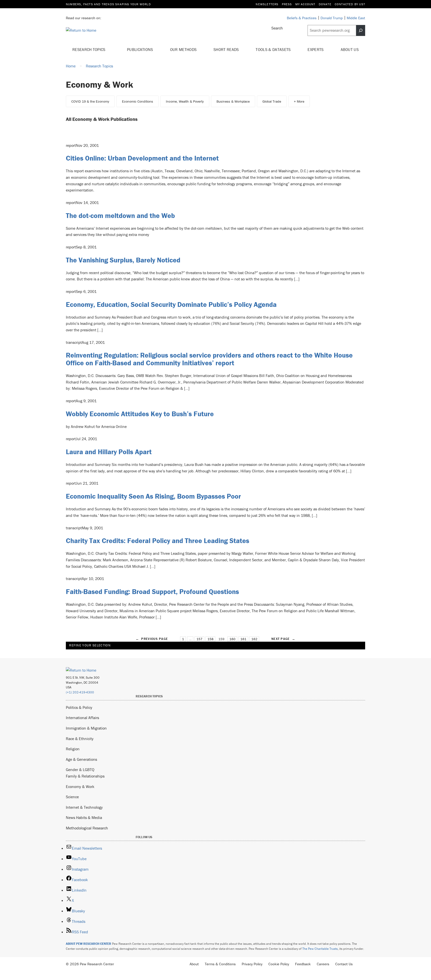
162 (254, 639)
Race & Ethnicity (80, 738)
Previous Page (152, 639)
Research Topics (89, 49)
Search (277, 27)
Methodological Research (87, 827)
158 (211, 639)
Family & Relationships (85, 776)
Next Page (283, 639)
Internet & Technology (84, 807)
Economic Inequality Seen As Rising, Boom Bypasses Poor (153, 496)
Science (72, 796)
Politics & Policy (79, 707)
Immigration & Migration (86, 728)
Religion (73, 748)
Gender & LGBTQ (80, 769)
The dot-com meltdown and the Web (120, 215)
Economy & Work (80, 786)
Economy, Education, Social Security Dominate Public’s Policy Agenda (171, 304)
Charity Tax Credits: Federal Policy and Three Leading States (157, 540)
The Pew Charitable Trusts (320, 949)
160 (232, 639)
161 (243, 639)
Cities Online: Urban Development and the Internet (142, 158)
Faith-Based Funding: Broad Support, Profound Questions (152, 591)
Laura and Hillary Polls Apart (109, 451)
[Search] (360, 30)
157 (200, 639)
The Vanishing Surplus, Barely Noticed (123, 260)
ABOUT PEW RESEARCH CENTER (88, 944)
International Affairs (82, 717)
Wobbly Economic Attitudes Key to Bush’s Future (140, 413)
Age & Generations (81, 759)
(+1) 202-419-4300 (80, 692)
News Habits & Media (84, 817)
